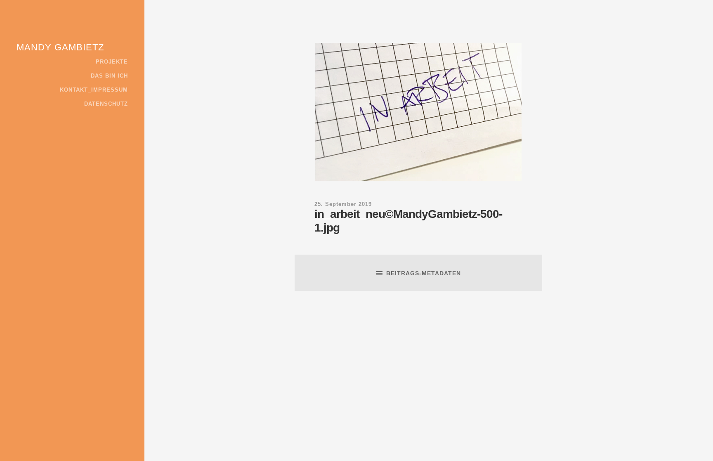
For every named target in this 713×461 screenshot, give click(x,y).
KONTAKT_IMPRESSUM (94, 90)
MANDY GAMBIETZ (60, 47)
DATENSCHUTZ (106, 104)
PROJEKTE (112, 62)
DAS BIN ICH (109, 76)
